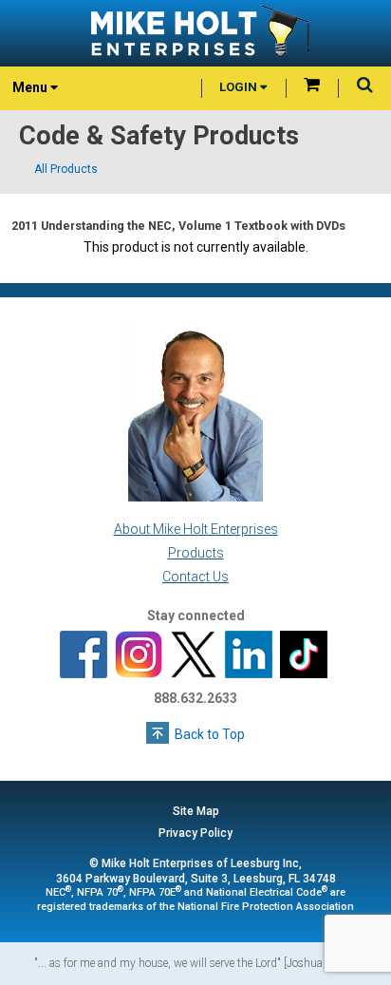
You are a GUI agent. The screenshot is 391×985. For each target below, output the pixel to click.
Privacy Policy (195, 833)
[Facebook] (83, 654)
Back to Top (210, 734)
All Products (66, 169)
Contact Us (195, 576)
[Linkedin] (248, 654)
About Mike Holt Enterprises (196, 529)
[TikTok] (303, 654)
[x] (193, 654)
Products (196, 552)
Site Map (196, 811)
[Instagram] (138, 654)
